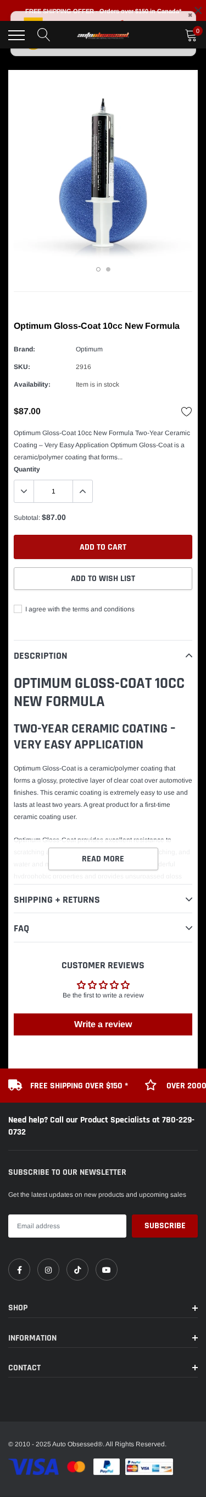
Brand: (24, 349)
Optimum (89, 349)
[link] (19, 1270)
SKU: (22, 367)
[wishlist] (186, 411)
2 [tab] (108, 269)
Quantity (27, 469)
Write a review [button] (103, 1024)
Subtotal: (27, 518)
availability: (32, 384)
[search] (44, 35)
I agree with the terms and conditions (79, 609)
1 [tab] (98, 269)
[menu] (16, 35)
